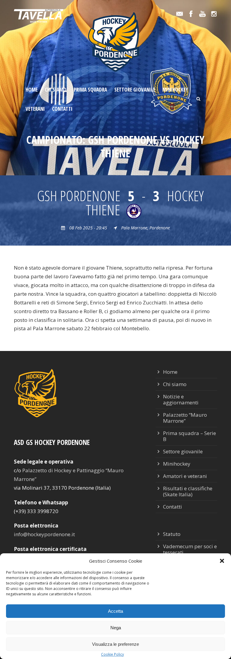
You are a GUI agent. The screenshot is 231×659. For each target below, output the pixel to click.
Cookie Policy (112, 654)
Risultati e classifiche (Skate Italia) (187, 491)
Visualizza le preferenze (115, 644)
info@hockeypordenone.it (44, 534)
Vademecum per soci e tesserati (190, 549)
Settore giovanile (134, 89)
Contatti (62, 108)
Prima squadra (90, 89)
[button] (222, 561)
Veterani (35, 108)
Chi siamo (55, 89)
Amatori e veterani (185, 476)
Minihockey (175, 89)
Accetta (115, 611)
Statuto (171, 534)
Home (32, 89)
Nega (115, 627)
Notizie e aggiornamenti (181, 399)
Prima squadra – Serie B (189, 436)
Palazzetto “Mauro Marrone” (185, 417)
